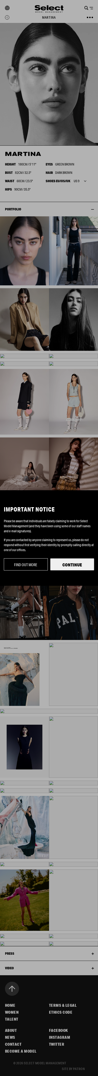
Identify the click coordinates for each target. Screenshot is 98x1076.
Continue (72, 565)
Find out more (25, 564)
